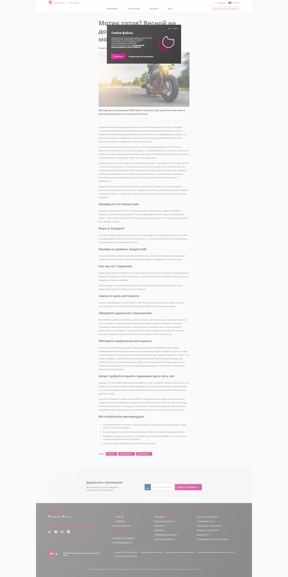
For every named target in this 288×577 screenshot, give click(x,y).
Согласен (118, 56)
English (175, 28)
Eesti (169, 28)
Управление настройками (140, 56)
